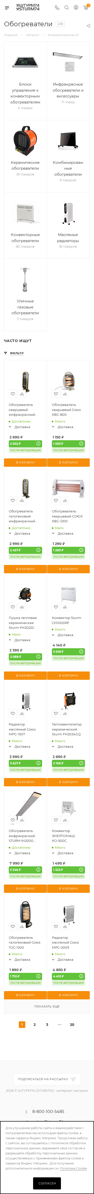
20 (72, 1024)
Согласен (47, 1183)
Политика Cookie (73, 1168)
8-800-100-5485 (48, 1112)
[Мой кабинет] (76, 8)
